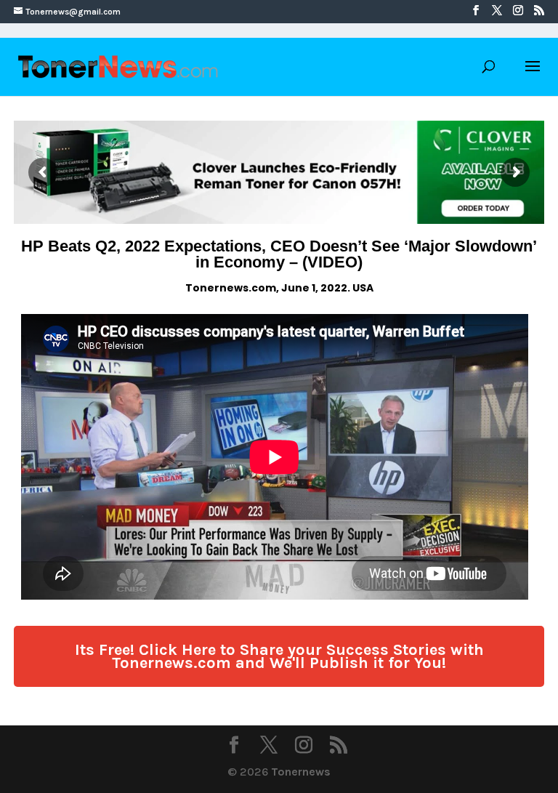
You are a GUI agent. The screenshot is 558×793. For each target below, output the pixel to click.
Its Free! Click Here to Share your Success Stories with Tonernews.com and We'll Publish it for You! (279, 656)
